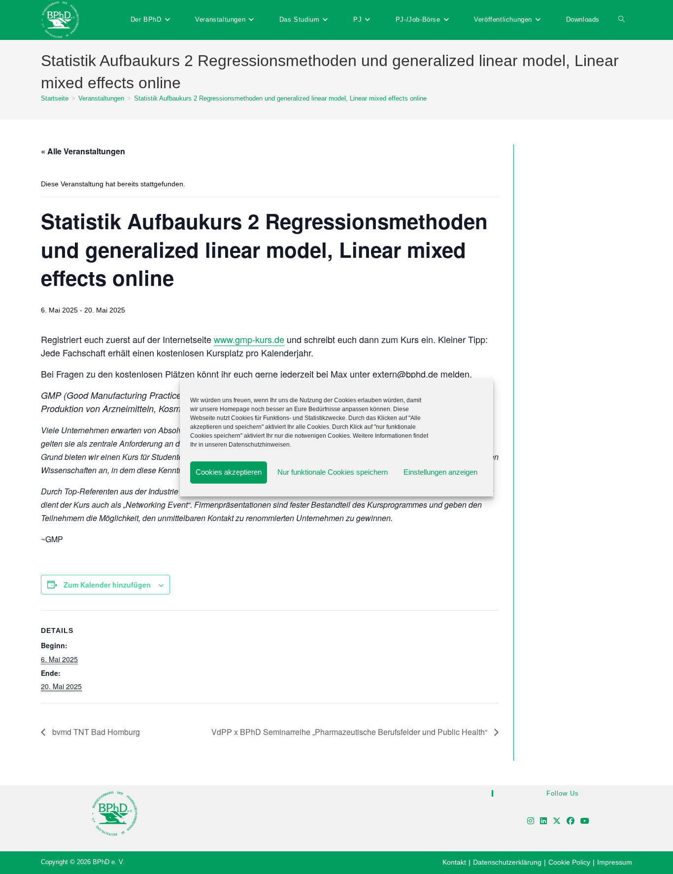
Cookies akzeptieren (229, 472)
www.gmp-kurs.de (249, 339)
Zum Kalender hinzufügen (107, 585)
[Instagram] (530, 821)
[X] (557, 821)
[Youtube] (584, 821)
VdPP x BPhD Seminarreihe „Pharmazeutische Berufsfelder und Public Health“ (350, 731)
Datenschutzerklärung (507, 862)
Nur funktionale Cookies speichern (332, 472)
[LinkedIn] (543, 821)
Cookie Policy (569, 862)
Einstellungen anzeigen (440, 472)
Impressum (614, 862)
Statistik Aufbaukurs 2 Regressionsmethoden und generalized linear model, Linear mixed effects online (280, 98)
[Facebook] (570, 821)
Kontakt (454, 862)
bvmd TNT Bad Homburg (95, 731)
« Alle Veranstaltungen (83, 151)
